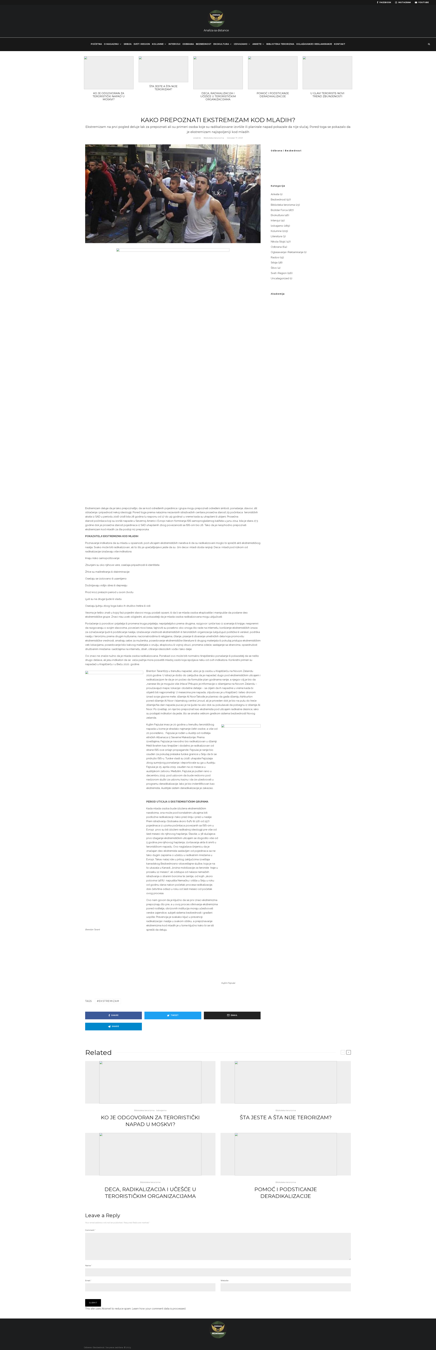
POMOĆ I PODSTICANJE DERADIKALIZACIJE (273, 95)
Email (88, 1280)
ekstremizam (109, 1001)
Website (224, 1280)
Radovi (275, 257)
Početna (96, 44)
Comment (90, 1230)
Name (88, 1265)
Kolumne (158, 44)
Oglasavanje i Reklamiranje (287, 252)
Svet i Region (142, 44)
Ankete (256, 44)
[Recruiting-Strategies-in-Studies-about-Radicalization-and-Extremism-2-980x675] (327, 72)
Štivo (274, 267)
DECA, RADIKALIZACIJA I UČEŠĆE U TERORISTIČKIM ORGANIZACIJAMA (218, 96)
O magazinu (111, 44)
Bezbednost (203, 44)
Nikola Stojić (278, 241)
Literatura (276, 236)
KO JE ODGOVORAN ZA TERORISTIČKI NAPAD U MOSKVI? (109, 96)
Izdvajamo (240, 44)
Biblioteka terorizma (280, 44)
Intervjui (174, 44)
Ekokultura (221, 44)
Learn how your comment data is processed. (159, 1308)
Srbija (127, 44)
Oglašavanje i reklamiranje (314, 44)
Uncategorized (280, 278)
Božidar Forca (279, 210)
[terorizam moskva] (109, 72)
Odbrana (188, 44)
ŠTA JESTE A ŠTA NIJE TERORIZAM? (163, 88)
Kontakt (339, 44)
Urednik (197, 138)
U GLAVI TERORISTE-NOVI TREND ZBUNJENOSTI (327, 95)
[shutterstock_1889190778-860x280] (163, 69)
